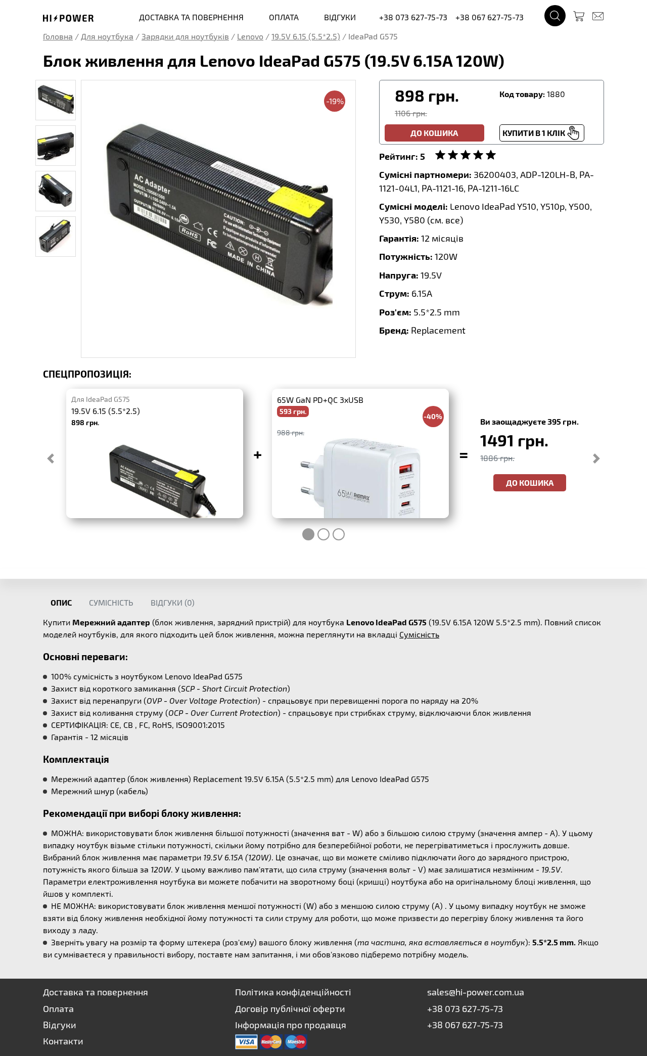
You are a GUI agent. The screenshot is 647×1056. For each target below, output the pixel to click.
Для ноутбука (107, 36)
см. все (445, 219)
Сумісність (419, 634)
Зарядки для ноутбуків (185, 36)
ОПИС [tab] (61, 602)
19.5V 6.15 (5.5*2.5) (305, 36)
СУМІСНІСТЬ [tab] (111, 602)
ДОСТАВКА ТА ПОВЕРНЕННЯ (191, 17)
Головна (58, 36)
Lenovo (250, 36)
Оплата (58, 1008)
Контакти (63, 1040)
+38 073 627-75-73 (413, 17)
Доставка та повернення (95, 991)
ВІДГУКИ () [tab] (173, 602)
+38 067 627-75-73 (489, 17)
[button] (50, 458)
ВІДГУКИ (340, 17)
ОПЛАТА (284, 17)
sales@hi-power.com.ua (475, 991)
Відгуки (59, 1024)
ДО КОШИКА (529, 482)
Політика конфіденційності (293, 991)
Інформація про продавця (290, 1024)
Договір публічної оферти (290, 1008)
